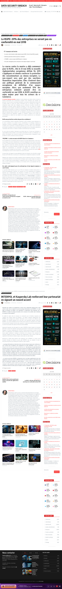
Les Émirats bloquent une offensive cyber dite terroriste (21, 435)
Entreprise (44, 5)
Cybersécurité (37, 5)
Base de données (5, 35)
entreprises (10, 186)
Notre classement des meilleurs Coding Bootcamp (35, 450)
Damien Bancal (7, 45)
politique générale (20, 186)
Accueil (31, 5)
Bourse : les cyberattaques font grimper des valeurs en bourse (8, 464)
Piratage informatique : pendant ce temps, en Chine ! (34, 264)
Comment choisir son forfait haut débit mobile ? (21, 462)
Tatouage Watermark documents (37, 11)
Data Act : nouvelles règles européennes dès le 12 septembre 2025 (20, 250)
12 (49, 124)
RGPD (45, 35)
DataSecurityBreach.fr (6, 555)
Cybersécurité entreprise (7, 11)
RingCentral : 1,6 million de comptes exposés (33, 586)
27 (51, 129)
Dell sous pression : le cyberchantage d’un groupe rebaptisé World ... (7, 266)
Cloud (11, 35)
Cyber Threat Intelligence (35, 7)
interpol (10, 370)
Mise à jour (40, 35)
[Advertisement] (31, 23)
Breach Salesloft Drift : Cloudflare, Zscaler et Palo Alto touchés (34, 251)
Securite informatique (14, 33)
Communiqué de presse (9, 291)
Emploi (21, 35)
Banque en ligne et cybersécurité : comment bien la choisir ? (21, 449)
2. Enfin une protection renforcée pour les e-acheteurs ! (14, 56)
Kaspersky (13, 370)
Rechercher (46, 212)
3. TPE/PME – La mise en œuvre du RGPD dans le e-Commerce (15, 59)
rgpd (24, 186)
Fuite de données (31, 35)
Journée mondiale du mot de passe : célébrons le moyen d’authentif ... (21, 279)
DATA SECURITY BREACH (14, 5)
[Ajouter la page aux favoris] (54, 586)
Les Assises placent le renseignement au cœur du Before (7, 435)
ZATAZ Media (8, 556)
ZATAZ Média (41, 581)
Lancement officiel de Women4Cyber (33, 464)
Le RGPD (14, 186)
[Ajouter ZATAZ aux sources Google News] (60, 586)
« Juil (51, 134)
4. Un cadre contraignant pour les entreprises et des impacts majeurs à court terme (19, 61)
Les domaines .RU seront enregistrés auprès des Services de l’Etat (20, 265)
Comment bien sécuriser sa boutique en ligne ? (34, 434)
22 (56, 126)
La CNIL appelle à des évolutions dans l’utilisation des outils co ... (8, 279)
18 (46, 126)
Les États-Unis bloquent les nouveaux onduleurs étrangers (35, 572)
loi (36, 35)
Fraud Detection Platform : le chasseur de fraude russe (7, 448)
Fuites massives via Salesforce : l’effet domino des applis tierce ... (8, 251)
